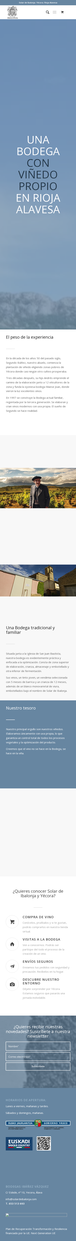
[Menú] (54, 12)
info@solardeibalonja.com (21, 1199)
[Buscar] (45, 12)
